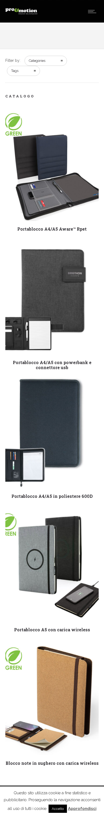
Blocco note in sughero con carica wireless (52, 763)
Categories (37, 61)
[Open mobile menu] (93, 11)
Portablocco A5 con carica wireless (52, 629)
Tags (14, 71)
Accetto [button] (58, 809)
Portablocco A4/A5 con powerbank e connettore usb (52, 365)
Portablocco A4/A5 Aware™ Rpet (52, 229)
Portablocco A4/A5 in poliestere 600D (52, 496)
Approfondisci (82, 808)
